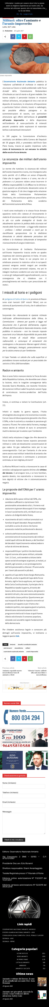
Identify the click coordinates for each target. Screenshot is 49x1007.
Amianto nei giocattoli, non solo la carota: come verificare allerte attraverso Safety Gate (18, 994)
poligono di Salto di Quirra (16, 299)
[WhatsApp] (30, 36)
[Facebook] (12, 36)
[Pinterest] (24, 36)
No (21, 14)
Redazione (8, 31)
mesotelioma (18, 648)
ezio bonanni (8, 648)
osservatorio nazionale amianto (14, 651)
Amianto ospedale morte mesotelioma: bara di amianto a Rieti (12, 673)
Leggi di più (28, 14)
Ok (18, 14)
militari (27, 648)
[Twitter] (18, 36)
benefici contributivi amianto (27, 644)
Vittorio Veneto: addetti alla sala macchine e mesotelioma (37, 673)
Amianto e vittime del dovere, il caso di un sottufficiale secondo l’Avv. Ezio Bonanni (19, 981)
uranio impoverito (32, 651)
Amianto (12, 644)
